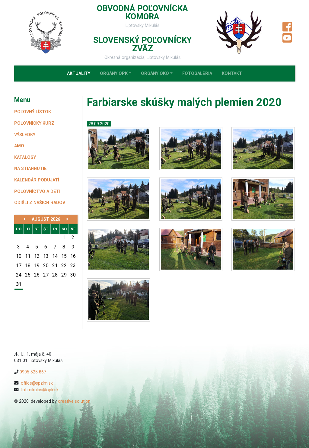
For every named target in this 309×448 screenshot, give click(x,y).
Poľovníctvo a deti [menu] (37, 191)
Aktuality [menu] (78, 73)
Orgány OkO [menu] (155, 73)
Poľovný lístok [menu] (32, 111)
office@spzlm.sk (37, 383)
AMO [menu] (19, 146)
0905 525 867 (33, 372)
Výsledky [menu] (24, 134)
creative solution (74, 401)
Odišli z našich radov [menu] (39, 202)
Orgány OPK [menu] (114, 73)
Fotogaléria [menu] (197, 73)
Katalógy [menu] (25, 157)
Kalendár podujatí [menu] (36, 180)
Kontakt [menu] (232, 73)
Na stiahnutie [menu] (30, 168)
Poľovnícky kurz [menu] (34, 123)
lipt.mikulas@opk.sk (40, 389)
